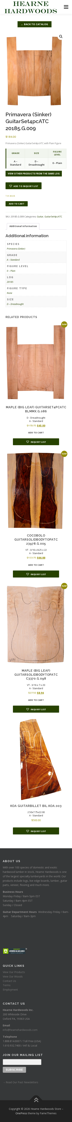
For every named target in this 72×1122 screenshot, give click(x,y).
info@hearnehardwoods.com (20, 1030)
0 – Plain (11, 270)
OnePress (21, 1113)
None (9, 293)
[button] (61, 36)
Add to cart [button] (36, 432)
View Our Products (14, 972)
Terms (7, 985)
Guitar (40, 216)
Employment (10, 989)
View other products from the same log (34, 173)
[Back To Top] (36, 1100)
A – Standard (13, 259)
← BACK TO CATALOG (34, 24)
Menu (66, 6)
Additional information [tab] (23, 226)
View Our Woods (13, 976)
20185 (10, 281)
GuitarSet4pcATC (53, 216)
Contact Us (9, 981)
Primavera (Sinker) (16, 248)
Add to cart (17, 203)
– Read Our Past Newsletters (20, 1082)
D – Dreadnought (15, 304)
